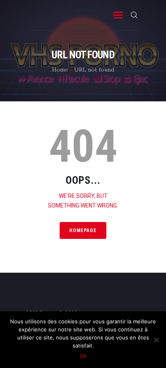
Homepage (83, 230)
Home (60, 69)
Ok (83, 356)
